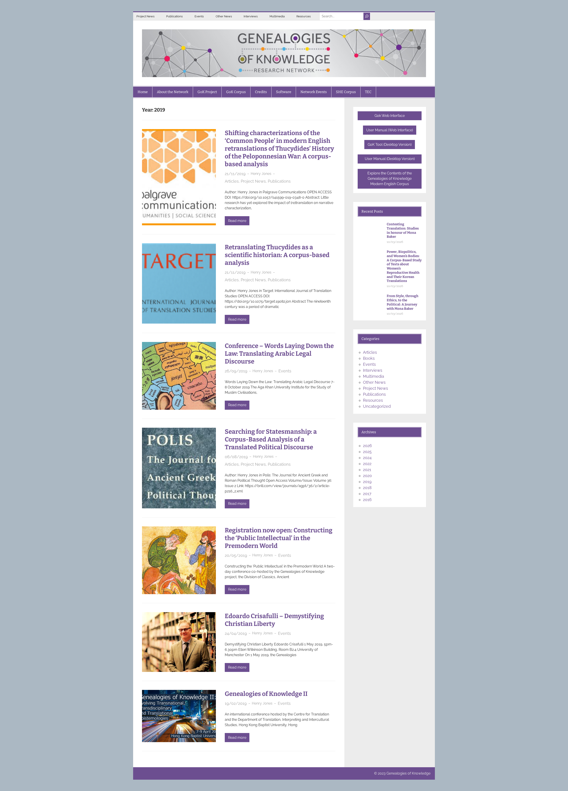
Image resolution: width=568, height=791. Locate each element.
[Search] (366, 16)
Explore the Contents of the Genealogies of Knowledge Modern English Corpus (389, 178)
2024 (367, 457)
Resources (303, 16)
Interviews (251, 16)
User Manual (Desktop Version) (390, 159)
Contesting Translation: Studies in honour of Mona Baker (403, 230)
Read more (237, 221)
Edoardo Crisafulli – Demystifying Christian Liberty (274, 619)
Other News (224, 16)
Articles (232, 181)
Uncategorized (377, 406)
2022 (367, 463)
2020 (367, 475)
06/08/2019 (236, 456)
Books (369, 358)
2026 (367, 445)
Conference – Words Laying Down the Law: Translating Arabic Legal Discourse (279, 353)
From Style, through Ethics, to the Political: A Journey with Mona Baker (402, 302)
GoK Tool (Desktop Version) (390, 144)
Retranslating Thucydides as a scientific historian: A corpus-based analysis (277, 255)
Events (199, 16)
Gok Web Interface (390, 116)
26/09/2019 (236, 371)
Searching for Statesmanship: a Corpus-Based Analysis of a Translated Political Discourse (271, 439)
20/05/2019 (236, 555)
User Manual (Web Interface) (389, 130)
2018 (367, 487)
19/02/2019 (236, 703)
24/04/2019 (236, 633)
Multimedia (277, 16)
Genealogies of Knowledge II (266, 693)
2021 (367, 469)
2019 (367, 481)
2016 (367, 499)
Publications (174, 16)
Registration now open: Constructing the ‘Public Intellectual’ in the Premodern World (278, 538)
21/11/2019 (235, 173)
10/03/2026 (395, 242)
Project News (145, 16)
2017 (367, 493)
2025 (367, 451)
